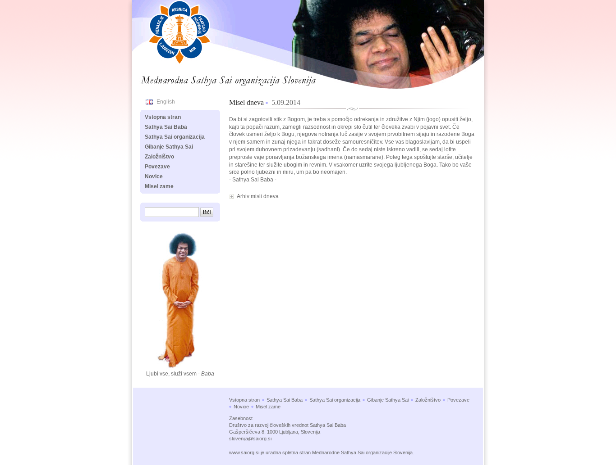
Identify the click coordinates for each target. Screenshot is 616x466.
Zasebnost (241, 418)
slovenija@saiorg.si (250, 438)
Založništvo (159, 157)
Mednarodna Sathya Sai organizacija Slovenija (202, 78)
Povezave (157, 166)
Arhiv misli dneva (258, 196)
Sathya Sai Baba (166, 127)
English (165, 101)
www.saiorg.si (244, 452)
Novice (154, 176)
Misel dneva (246, 102)
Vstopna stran (163, 117)
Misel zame (159, 186)
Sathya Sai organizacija (175, 137)
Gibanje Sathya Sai (169, 147)
